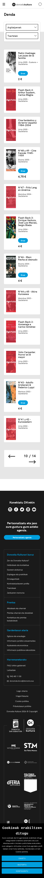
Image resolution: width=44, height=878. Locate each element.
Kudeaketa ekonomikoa (17, 645)
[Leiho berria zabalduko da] (10, 509)
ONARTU (22, 858)
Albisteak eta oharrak (16, 608)
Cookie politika (22, 701)
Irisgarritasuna (22, 696)
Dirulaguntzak (13, 578)
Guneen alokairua (15, 569)
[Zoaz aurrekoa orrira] (11, 455)
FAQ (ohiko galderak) (16, 665)
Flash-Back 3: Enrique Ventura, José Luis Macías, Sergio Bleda (27, 221)
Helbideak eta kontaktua (18, 565)
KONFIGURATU (22, 871)
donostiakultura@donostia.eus (22, 681)
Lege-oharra (22, 691)
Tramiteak (11, 588)
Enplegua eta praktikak (17, 574)
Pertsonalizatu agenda (22, 537)
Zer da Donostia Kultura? (18, 560)
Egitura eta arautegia (16, 636)
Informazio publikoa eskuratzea (21, 650)
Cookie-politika (22, 851)
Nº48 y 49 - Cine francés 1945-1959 (27, 153)
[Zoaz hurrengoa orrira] (32, 461)
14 (34, 455)
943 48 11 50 (15, 676)
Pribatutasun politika (22, 706)
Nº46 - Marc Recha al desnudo (27, 258)
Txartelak (12, 36)
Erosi (23, 73)
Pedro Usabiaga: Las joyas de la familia (27, 55)
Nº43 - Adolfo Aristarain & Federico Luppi (26, 384)
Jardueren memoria (15, 592)
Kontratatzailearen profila (18, 583)
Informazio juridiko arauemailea (21, 640)
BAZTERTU (22, 864)
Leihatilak (11, 670)
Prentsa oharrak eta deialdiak (20, 612)
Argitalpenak (14, 27)
